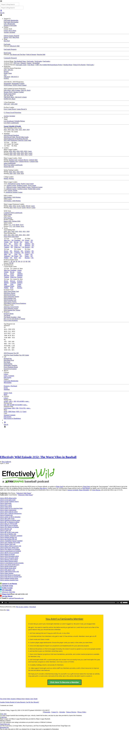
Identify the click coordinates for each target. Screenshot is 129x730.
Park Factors (7, 377)
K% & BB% (21, 401)
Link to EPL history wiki (7, 570)
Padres (27, 256)
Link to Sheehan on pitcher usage (10, 520)
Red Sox (6, 245)
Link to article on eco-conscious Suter (11, 508)
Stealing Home (67, 65)
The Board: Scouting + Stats (12, 317)
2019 (27, 129)
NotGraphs (30, 61)
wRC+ (11, 401)
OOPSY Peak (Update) (20, 85)
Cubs (15, 254)
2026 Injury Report (9, 293)
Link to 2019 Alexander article (9, 558)
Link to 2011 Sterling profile (10, 542)
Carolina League (22, 189)
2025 (5, 129)
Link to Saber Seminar (6, 573)
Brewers (16, 251)
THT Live (16, 63)
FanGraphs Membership (11, 20)
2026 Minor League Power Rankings (15, 303)
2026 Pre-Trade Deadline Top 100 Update (16, 355)
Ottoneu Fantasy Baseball (11, 36)
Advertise (62, 712)
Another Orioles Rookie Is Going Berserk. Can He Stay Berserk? (19, 702)
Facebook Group (7, 586)
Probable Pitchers (19, 121)
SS (16, 261)
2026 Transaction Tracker (11, 296)
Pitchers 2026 (16, 221)
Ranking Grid (13, 160)
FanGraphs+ (46, 61)
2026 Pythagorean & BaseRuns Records (16, 139)
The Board (7, 315)
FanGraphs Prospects (10, 49)
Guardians (17, 240)
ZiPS (5, 70)
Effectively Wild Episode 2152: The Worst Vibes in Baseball (38, 457)
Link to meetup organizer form (9, 580)
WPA (17, 411)
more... (27, 401)
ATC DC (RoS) (8, 95)
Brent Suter (86, 486)
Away (22, 224)
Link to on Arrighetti (10, 549)
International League (14, 183)
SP (10, 263)
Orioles (6, 242)
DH (29, 261)
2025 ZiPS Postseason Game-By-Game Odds (17, 140)
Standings (7, 389)
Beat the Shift (41, 54)
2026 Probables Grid (10, 300)
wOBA (6, 401)
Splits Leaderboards (10, 163)
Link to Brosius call (6, 529)
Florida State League (34, 189)
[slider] (125, 602)
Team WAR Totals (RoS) (11, 236)
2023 (12, 129)
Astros (27, 242)
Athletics (27, 244)
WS (14, 206)
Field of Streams (31, 54)
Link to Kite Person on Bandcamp (10, 575)
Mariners (27, 245)
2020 (24, 129)
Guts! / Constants (9, 376)
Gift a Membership (9, 24)
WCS (28, 206)
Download (32, 607)
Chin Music (30, 65)
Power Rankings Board (11, 367)
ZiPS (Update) (16, 90)
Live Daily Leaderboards (11, 123)
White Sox (17, 247)
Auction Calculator (9, 32)
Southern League (22, 185)
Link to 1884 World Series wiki (9, 571)
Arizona (9, 190)
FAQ (10, 37)
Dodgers (27, 252)
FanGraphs (7, 44)
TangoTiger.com (5, 724)
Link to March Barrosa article (9, 561)
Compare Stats (33, 160)
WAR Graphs (8, 214)
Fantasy (29, 63)
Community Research (10, 58)
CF (24, 261)
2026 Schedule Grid (10, 298)
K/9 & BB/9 (18, 405)
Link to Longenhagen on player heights (12, 563)
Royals (16, 242)
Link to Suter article (6, 506)
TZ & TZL (22, 408)
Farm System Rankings (11, 320)
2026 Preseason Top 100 (11, 353)
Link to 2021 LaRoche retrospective (11, 513)
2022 (16, 129)
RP (12, 263)
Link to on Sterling (9, 527)
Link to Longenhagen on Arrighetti (10, 551)
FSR (17, 408)
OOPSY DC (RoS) (9, 99)
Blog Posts (16, 37)
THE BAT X (15, 76)
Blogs (5, 394)
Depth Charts (8, 73)
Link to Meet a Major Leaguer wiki (10, 546)
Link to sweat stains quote (7, 500)
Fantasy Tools (8, 393)
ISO (15, 401)
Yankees (6, 247)
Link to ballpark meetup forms (9, 578)
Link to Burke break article (8, 568)
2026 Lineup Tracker (10, 301)
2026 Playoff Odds (9, 137)
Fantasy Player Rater (10, 30)
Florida (15, 190)
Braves (6, 251)
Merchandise (7, 382)
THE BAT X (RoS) (21, 97)
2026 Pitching (16, 197)
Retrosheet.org (4, 727)
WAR (5, 411)
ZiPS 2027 (7, 104)
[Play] (2, 602)
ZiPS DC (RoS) (26, 90)
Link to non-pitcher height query (9, 564)
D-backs (27, 251)
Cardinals (17, 252)
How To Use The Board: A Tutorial (14, 319)
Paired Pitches (8, 363)
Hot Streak (7, 362)
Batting (6, 178)
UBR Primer (11, 411)
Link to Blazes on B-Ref (7, 554)
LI (21, 411)
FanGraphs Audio (21, 65)
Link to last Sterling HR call (8, 539)
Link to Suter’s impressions (8, 510)
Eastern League (11, 185)
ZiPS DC (10, 70)
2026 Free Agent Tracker (11, 307)
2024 (9, 129)
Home (17, 224)
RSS (8, 610)
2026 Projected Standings (11, 135)
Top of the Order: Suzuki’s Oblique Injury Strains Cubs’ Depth (18, 699)
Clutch (24, 411)
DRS (13, 408)
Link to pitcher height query (8, 566)
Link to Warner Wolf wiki (7, 544)
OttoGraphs (90, 65)
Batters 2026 (7, 221)
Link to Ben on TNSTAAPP (8, 523)
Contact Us (54, 712)
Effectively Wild (14, 46)
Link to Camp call (5, 530)
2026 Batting (8, 197)
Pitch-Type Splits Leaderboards (13, 165)
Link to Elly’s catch (6, 505)
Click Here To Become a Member (64, 682)
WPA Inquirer (8, 218)
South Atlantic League (24, 187)
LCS (18, 206)
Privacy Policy (82, 712)
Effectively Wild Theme (24, 493)
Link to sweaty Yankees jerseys (9, 501)
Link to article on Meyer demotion (10, 517)
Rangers (27, 247)
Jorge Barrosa (96, 490)
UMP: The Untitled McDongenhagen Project (48, 65)
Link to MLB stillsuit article (8, 498)
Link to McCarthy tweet (7, 518)
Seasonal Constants (9, 415)
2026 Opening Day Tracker (12, 310)
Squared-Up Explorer (10, 369)
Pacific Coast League (27, 183)
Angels (27, 240)
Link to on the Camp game (9, 532)
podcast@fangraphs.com (16, 598)
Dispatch (23, 63)
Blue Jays (7, 240)
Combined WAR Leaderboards (13, 212)
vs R (13, 224)
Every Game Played (10, 109)
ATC (5, 75)
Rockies (27, 258)
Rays (5, 244)
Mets (5, 254)
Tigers (16, 244)
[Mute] (121, 602)
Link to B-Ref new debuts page (9, 547)
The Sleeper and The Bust (17, 54)
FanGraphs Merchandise (11, 22)
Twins (16, 245)
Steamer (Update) (18, 92)
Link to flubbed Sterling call (8, 537)
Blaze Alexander (84, 490)
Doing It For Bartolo (79, 65)
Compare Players (23, 160)
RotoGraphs (7, 53)
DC (13, 240)
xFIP (8, 405)
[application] (64, 602)
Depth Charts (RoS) (10, 94)
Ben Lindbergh (6, 461)
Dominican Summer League (14, 192)
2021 (20, 129)
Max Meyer (43, 488)
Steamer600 (7, 83)
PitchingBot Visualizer (10, 365)
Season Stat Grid (9, 166)
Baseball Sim (8, 358)
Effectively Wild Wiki (8, 592)
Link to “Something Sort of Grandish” (11, 541)
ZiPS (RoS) (7, 90)
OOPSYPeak (8, 85)
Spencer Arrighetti (72, 490)
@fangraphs (46, 712)
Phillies (6, 258)
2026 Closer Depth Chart (11, 291)
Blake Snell (59, 486)
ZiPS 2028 (14, 104)
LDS (23, 206)
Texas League (32, 185)
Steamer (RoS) (8, 92)
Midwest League (12, 187)
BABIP (12, 405)
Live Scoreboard (9, 121)
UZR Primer (7, 408)
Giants (27, 254)
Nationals (7, 256)
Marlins (6, 252)
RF (26, 261)
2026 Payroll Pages (9, 295)
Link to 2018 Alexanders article (9, 556)
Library (6, 374)
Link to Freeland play (6, 515)
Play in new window (22, 607)
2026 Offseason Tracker (11, 308)
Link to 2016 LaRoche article (9, 512)
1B (11, 261)
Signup (6, 37)
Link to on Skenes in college (9, 522)
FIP (5, 405)
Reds (15, 258)
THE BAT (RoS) (9, 97)
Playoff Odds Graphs (22, 137)
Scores (6, 387)
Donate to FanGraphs (10, 25)
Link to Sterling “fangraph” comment (11, 535)
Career (30, 151)
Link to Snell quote (5, 503)
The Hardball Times (20, 61)
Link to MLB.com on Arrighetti (9, 552)
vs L (10, 224)
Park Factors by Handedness (12, 418)
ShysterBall (36, 63)
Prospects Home (9, 313)
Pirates (16, 256)
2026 (10, 151)
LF (21, 261)
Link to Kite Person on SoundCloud (11, 576)
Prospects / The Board (10, 386)
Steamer (6, 71)
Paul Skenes (86, 488)
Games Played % (22, 109)
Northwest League (36, 187)
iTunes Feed (6, 594)
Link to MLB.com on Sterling (9, 525)
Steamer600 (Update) (18, 83)
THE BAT (7, 76)
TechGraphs (38, 61)
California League (11, 189)
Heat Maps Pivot (9, 360)
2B (14, 261)
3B (19, 261)
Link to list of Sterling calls (8, 534)
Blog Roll (7, 41)
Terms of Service (71, 712)
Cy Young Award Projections (12, 112)
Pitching (11, 178)
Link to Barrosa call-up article (9, 559)
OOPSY (6, 78)
